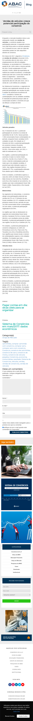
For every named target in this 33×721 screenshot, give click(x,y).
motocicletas (7, 359)
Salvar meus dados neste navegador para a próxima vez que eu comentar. (16, 424)
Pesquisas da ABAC (16, 563)
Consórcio (6, 350)
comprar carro (20, 346)
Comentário (6, 378)
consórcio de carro (9, 353)
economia (23, 357)
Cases (16, 566)
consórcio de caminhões (20, 350)
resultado (17, 359)
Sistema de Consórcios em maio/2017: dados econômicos (15, 326)
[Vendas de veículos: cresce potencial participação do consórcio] (16, 115)
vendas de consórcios (10, 364)
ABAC (4, 94)
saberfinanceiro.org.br (16, 699)
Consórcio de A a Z (16, 551)
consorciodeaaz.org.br (16, 696)
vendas (21, 361)
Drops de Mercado (9, 338)
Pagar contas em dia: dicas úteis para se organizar (15, 307)
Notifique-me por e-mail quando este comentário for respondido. (14, 428)
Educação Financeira (16, 557)
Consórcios (14, 357)
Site (3, 413)
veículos (15, 361)
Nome (4, 398)
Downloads (16, 569)
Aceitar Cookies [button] (23, 716)
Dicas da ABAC (16, 554)
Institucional (16, 572)
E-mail (4, 406)
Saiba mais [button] (16, 711)
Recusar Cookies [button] (9, 716)
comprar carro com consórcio (13, 348)
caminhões (6, 344)
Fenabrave (26, 56)
